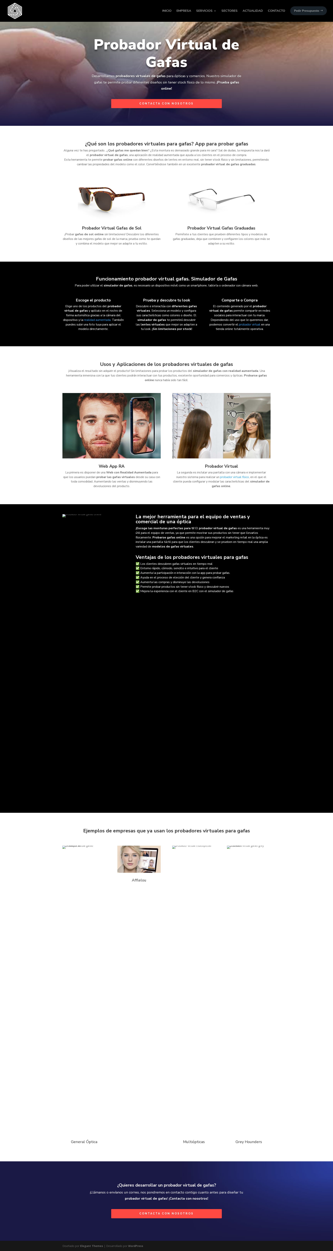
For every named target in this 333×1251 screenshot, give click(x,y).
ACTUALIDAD (253, 11)
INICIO (167, 11)
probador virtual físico (234, 477)
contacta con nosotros (166, 103)
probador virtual (249, 324)
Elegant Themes (91, 1246)
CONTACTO (276, 11)
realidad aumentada (97, 320)
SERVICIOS (204, 11)
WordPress (135, 1246)
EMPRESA (184, 11)
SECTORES (229, 11)
